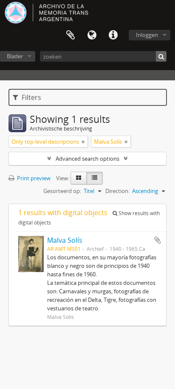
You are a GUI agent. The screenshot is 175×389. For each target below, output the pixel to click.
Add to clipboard (157, 240)
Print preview (33, 178)
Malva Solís (64, 240)
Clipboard (70, 35)
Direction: (117, 191)
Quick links (113, 35)
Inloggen (147, 35)
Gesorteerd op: (62, 191)
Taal (91, 35)
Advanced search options (87, 158)
